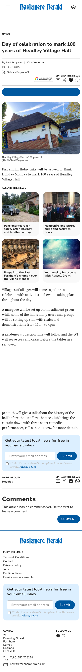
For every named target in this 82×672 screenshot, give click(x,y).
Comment (68, 519)
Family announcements (18, 577)
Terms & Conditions (16, 557)
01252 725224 (24, 657)
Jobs (6, 569)
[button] (8, 7)
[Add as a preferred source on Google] (43, 79)
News (6, 34)
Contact (8, 561)
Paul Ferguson (14, 62)
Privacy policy (12, 565)
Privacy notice (28, 466)
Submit (67, 456)
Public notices (12, 573)
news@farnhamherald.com (28, 664)
